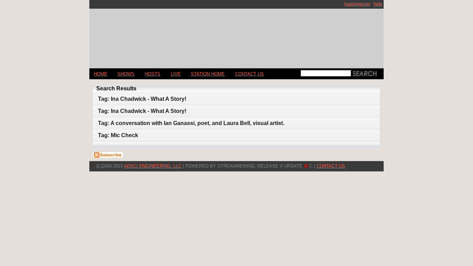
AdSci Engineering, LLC (152, 166)
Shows (125, 74)
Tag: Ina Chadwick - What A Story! (142, 99)
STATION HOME (208, 74)
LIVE (176, 74)
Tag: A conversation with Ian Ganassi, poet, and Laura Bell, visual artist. (191, 123)
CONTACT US (249, 74)
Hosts (152, 74)
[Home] (236, 35)
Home (100, 74)
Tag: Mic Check (118, 135)
